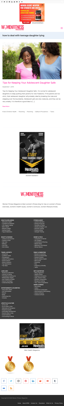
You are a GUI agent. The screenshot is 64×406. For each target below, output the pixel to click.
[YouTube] (17, 1)
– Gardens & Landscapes (40, 289)
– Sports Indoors (5, 260)
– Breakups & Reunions (7, 272)
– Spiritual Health (5, 230)
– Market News (38, 243)
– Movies (3, 293)
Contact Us (34, 403)
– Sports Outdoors (6, 262)
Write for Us (49, 403)
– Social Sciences (6, 314)
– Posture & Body (38, 230)
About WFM (26, 403)
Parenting (22, 111)
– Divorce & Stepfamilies (40, 255)
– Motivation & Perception (8, 308)
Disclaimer (42, 403)
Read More (5, 106)
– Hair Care (4, 242)
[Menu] (62, 28)
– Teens (36, 267)
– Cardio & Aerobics (39, 222)
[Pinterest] (9, 1)
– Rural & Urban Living (7, 313)
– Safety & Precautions (7, 259)
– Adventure (4, 254)
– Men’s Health (5, 226)
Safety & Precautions (41, 111)
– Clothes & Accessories (7, 238)
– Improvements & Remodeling (42, 291)
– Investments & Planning (40, 242)
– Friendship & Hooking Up (8, 276)
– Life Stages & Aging (7, 225)
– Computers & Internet (40, 238)
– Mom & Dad (37, 260)
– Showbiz (4, 298)
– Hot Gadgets (38, 240)
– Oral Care (4, 245)
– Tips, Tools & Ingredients (41, 282)
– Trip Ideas (4, 265)
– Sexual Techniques (6, 281)
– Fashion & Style (5, 240)
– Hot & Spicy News (6, 289)
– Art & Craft (4, 304)
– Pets (35, 264)
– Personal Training (39, 228)
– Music (3, 294)
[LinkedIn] (11, 1)
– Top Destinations (6, 264)
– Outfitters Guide (6, 255)
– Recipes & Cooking (39, 281)
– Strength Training (39, 231)
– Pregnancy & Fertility (40, 265)
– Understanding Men (7, 282)
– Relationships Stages (7, 277)
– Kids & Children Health (40, 259)
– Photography (5, 257)
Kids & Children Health (9, 111)
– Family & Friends (39, 257)
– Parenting (37, 262)
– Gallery (36, 288)
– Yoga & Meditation (6, 231)
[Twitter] (4, 1)
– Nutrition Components (40, 279)
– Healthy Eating (38, 274)
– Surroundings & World (7, 316)
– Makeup (4, 243)
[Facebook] (1, 1)
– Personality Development (8, 311)
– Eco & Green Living (6, 306)
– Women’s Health (6, 228)
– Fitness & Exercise (39, 223)
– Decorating (37, 286)
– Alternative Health (6, 222)
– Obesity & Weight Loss (40, 226)
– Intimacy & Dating (6, 274)
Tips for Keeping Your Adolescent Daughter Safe (29, 82)
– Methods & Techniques (40, 245)
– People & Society (6, 309)
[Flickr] (21, 1)
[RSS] (11, 388)
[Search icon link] (61, 2)
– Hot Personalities (6, 291)
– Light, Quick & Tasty (40, 277)
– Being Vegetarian (39, 272)
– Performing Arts (6, 296)
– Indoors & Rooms (39, 293)
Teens (52, 111)
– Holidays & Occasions (40, 276)
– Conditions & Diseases (7, 223)
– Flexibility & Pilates (39, 225)
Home (19, 403)
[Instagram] (7, 1)
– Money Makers (38, 247)
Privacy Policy (59, 403)
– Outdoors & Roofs (39, 294)
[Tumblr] (19, 1)
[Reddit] (14, 1)
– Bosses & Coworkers (40, 254)
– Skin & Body (5, 247)
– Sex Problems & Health (8, 279)
